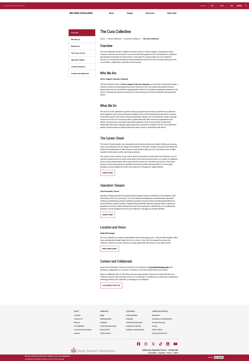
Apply (222, 6)
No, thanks (219, 357)
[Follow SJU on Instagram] (146, 344)
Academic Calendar (133, 326)
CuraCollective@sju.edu (159, 267)
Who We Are (75, 39)
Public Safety (157, 330)
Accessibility (152, 353)
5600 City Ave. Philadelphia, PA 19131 (154, 350)
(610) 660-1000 (173, 350)
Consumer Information (83, 330)
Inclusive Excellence (81, 13)
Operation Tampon (78, 60)
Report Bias (171, 13)
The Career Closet (78, 53)
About (111, 13)
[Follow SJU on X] (153, 344)
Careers (77, 333)
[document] (48, 357)
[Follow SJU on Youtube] (175, 344)
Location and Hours (78, 67)
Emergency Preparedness (162, 319)
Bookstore (156, 315)
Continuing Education (108, 326)
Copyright (161, 353)
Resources (150, 13)
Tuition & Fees (105, 333)
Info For (203, 6)
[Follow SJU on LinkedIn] (168, 344)
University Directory (159, 333)
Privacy (169, 353)
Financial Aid (105, 330)
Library (154, 326)
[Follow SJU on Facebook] (139, 344)
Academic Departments (135, 330)
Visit (212, 6)
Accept (210, 357)
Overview (74, 33)
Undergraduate (105, 319)
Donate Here (107, 173)
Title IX (175, 353)
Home (102, 39)
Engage (130, 13)
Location (77, 315)
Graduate (103, 322)
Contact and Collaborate (80, 73)
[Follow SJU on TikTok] (160, 344)
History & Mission (114, 39)
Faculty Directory (158, 322)
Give (231, 6)
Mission (77, 322)
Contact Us (78, 319)
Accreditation (79, 326)
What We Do (75, 46)
